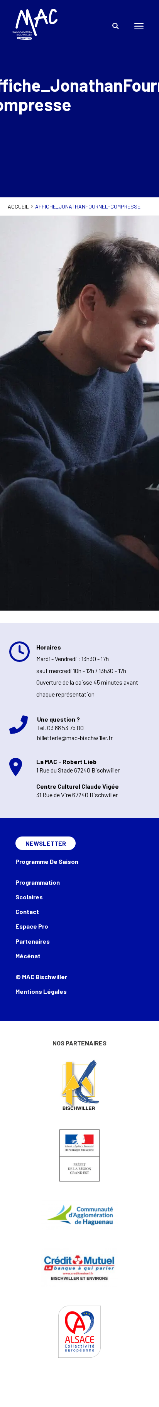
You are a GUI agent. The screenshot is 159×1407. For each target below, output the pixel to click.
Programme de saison (46, 861)
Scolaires (29, 896)
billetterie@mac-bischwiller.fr (75, 737)
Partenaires (32, 941)
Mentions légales (41, 991)
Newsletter (45, 843)
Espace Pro (31, 926)
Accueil (18, 206)
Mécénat (28, 955)
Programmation (37, 882)
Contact (27, 911)
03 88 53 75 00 (65, 727)
